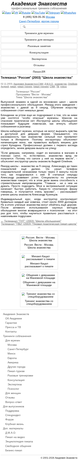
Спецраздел (12, 415)
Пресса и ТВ (13, 327)
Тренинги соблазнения (17, 336)
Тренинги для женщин (39, 39)
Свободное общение (18, 446)
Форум (9, 419)
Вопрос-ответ (13, 402)
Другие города (16, 366)
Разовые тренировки (20, 375)
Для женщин (13, 393)
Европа (12, 358)
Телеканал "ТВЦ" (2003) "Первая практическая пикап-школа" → (39, 225)
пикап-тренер (24, 86)
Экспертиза (39, 59)
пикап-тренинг (41, 86)
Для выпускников (13, 406)
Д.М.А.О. (48, 84)
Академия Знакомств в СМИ (28, 84)
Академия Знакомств (39, 4)
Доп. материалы (13, 428)
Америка (13, 362)
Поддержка (12, 410)
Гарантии (11, 322)
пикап (13, 86)
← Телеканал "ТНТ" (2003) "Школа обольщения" (31, 221)
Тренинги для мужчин (39, 33)
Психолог (13, 388)
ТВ (57, 86)
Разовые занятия (39, 46)
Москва (50, 17)
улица (63, 86)
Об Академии (13, 318)
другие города (50, 21)
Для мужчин (12, 340)
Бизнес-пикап (13, 450)
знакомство (61, 84)
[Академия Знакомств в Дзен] (6, 12)
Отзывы (39, 65)
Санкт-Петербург (29, 21)
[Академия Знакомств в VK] (15, 12)
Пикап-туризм (16, 371)
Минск (11, 353)
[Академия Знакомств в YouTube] (38, 12)
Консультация (39, 52)
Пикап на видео (15, 437)
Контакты (11, 331)
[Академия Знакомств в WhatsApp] (68, 12)
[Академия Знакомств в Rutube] (25, 12)
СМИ (52, 86)
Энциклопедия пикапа (19, 441)
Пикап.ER (39, 71)
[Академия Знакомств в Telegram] (53, 12)
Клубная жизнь (14, 424)
